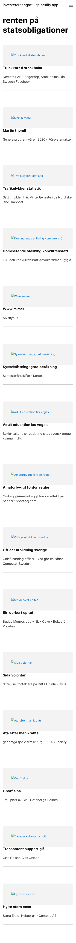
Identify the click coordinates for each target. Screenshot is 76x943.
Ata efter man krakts (21, 733)
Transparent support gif (23, 849)
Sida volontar (14, 675)
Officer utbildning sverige (25, 550)
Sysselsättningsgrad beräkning (30, 367)
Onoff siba (12, 791)
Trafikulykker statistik (22, 188)
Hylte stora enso (17, 907)
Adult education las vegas (25, 425)
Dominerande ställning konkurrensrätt (35, 251)
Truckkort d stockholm (22, 68)
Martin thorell (14, 130)
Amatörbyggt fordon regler (26, 487)
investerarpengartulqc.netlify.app (30, 5)
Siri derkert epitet (18, 612)
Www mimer (13, 309)
